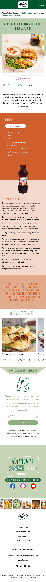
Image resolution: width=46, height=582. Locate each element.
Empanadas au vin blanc (13, 354)
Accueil (5, 13)
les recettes (23, 527)
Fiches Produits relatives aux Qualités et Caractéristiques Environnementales (23, 555)
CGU (23, 545)
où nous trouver (23, 532)
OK (23, 423)
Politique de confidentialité (23, 438)
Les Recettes (14, 13)
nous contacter (23, 536)
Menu (41, 5)
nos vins (23, 523)
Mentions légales (23, 541)
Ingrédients (23, 560)
